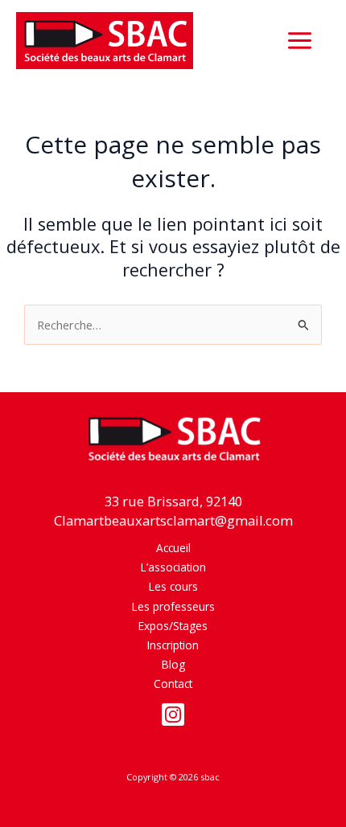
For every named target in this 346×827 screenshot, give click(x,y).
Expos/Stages (173, 625)
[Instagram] (173, 714)
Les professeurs (173, 606)
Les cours (173, 586)
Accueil (173, 547)
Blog (173, 664)
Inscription (173, 645)
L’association (173, 567)
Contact (173, 683)
